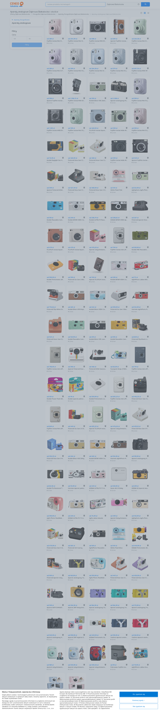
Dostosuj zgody (137, 700)
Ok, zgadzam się (139, 694)
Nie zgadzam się (139, 706)
